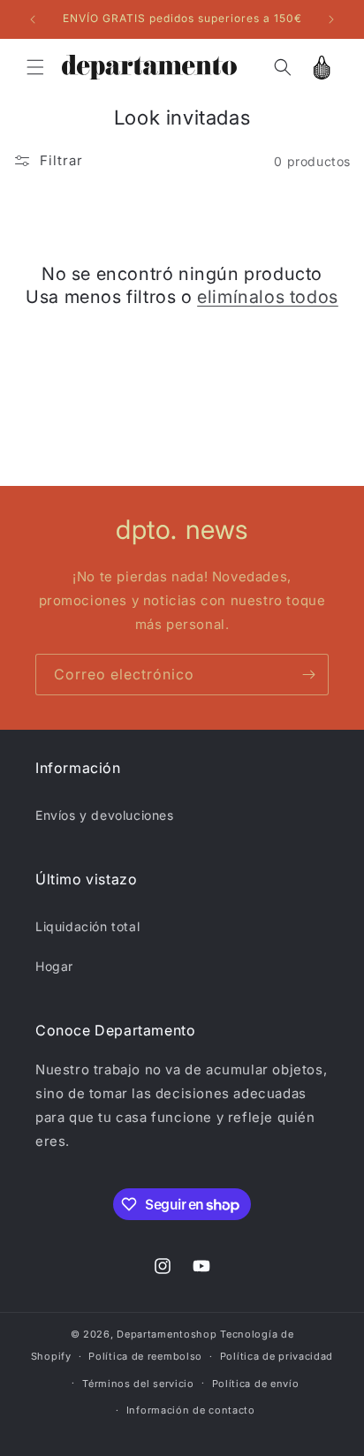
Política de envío (256, 1383)
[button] (35, 67)
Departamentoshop (166, 1334)
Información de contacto (190, 1410)
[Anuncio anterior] (32, 19)
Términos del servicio (138, 1383)
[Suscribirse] (308, 674)
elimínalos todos (267, 296)
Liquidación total (87, 926)
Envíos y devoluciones (104, 815)
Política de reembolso (145, 1356)
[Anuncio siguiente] (331, 19)
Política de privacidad (276, 1356)
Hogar (54, 966)
